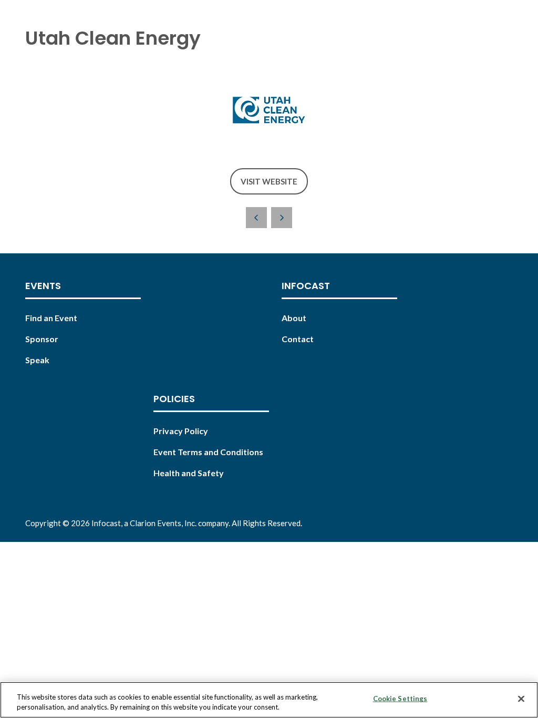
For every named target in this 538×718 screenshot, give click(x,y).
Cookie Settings (400, 698)
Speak (37, 360)
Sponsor (41, 339)
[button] (269, 181)
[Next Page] (281, 217)
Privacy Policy (180, 431)
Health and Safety (188, 473)
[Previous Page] (256, 217)
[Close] (521, 699)
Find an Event (51, 318)
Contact (298, 339)
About (294, 318)
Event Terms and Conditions (208, 452)
